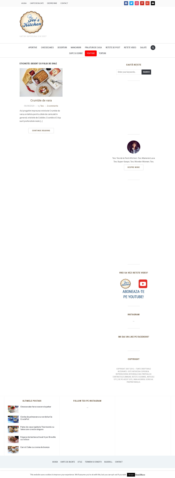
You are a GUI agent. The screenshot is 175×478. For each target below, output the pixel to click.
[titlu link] (134, 289)
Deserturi (62, 47)
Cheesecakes (47, 47)
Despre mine (52, 3)
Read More (140, 475)
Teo (42, 106)
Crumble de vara (41, 100)
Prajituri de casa (93, 47)
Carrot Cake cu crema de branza (34, 447)
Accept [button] (131, 475)
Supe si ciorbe (76, 53)
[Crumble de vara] (41, 82)
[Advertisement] (107, 24)
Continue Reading (41, 131)
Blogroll (108, 462)
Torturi (102, 53)
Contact (64, 3)
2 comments (52, 106)
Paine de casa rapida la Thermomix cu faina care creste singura (37, 428)
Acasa (23, 3)
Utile (80, 462)
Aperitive (32, 47)
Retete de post (113, 47)
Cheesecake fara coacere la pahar (35, 407)
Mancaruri (76, 47)
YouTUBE (91, 53)
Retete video (130, 47)
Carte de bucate (37, 3)
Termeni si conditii (93, 462)
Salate (143, 47)
